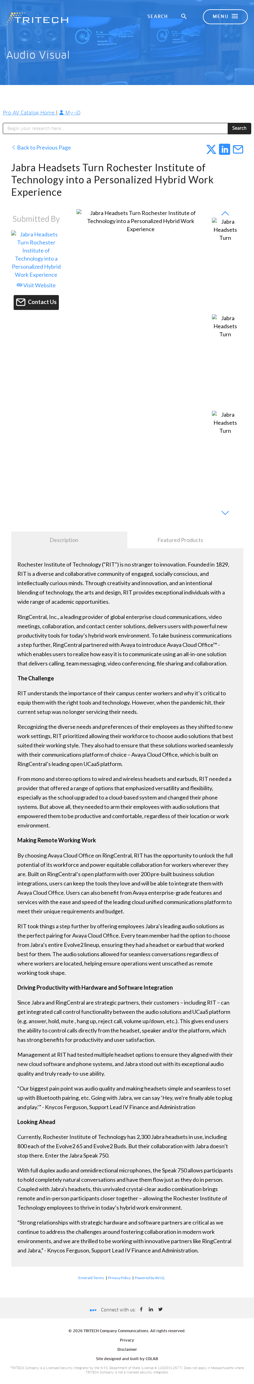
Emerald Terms (91, 1277)
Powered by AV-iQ (149, 1277)
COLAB (152, 1359)
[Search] (184, 17)
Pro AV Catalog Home (29, 112)
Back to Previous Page (43, 147)
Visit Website (39, 285)
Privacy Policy (119, 1277)
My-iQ (72, 112)
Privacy (127, 1340)
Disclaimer (127, 1350)
